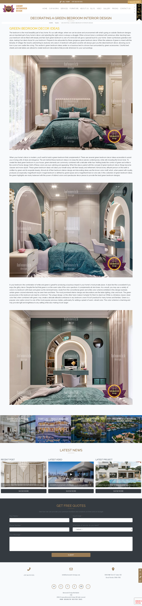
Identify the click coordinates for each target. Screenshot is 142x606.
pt (134, 9)
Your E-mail (77, 516)
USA (71, 595)
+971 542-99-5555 (77, 2)
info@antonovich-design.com (71, 575)
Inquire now (134, 2)
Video (99, 8)
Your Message (15, 535)
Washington (67, 599)
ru (135, 12)
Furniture (74, 8)
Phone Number (15, 525)
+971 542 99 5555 (29, 575)
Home (44, 8)
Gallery (106, 8)
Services (64, 8)
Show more (24, 491)
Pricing (115, 8)
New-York (75, 599)
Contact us (125, 8)
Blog (92, 8)
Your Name (14, 516)
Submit (71, 555)
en (135, 4)
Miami (61, 599)
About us (84, 8)
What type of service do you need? (86, 525)
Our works (54, 8)
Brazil (80, 599)
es (134, 7)
